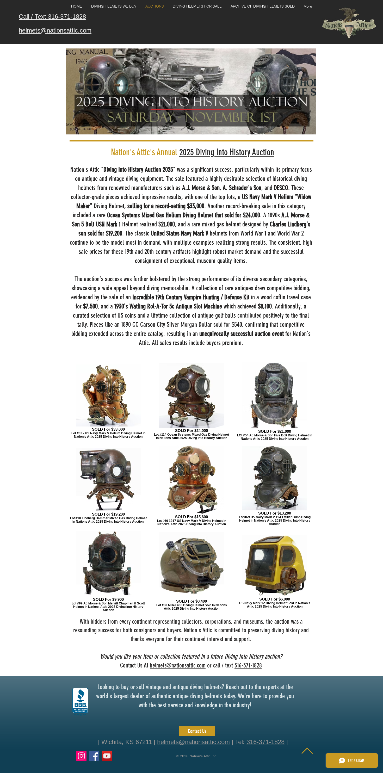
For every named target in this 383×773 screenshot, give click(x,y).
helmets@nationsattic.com (178, 665)
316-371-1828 (248, 665)
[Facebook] (94, 756)
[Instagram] (81, 756)
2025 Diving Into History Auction (226, 152)
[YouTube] (107, 756)
